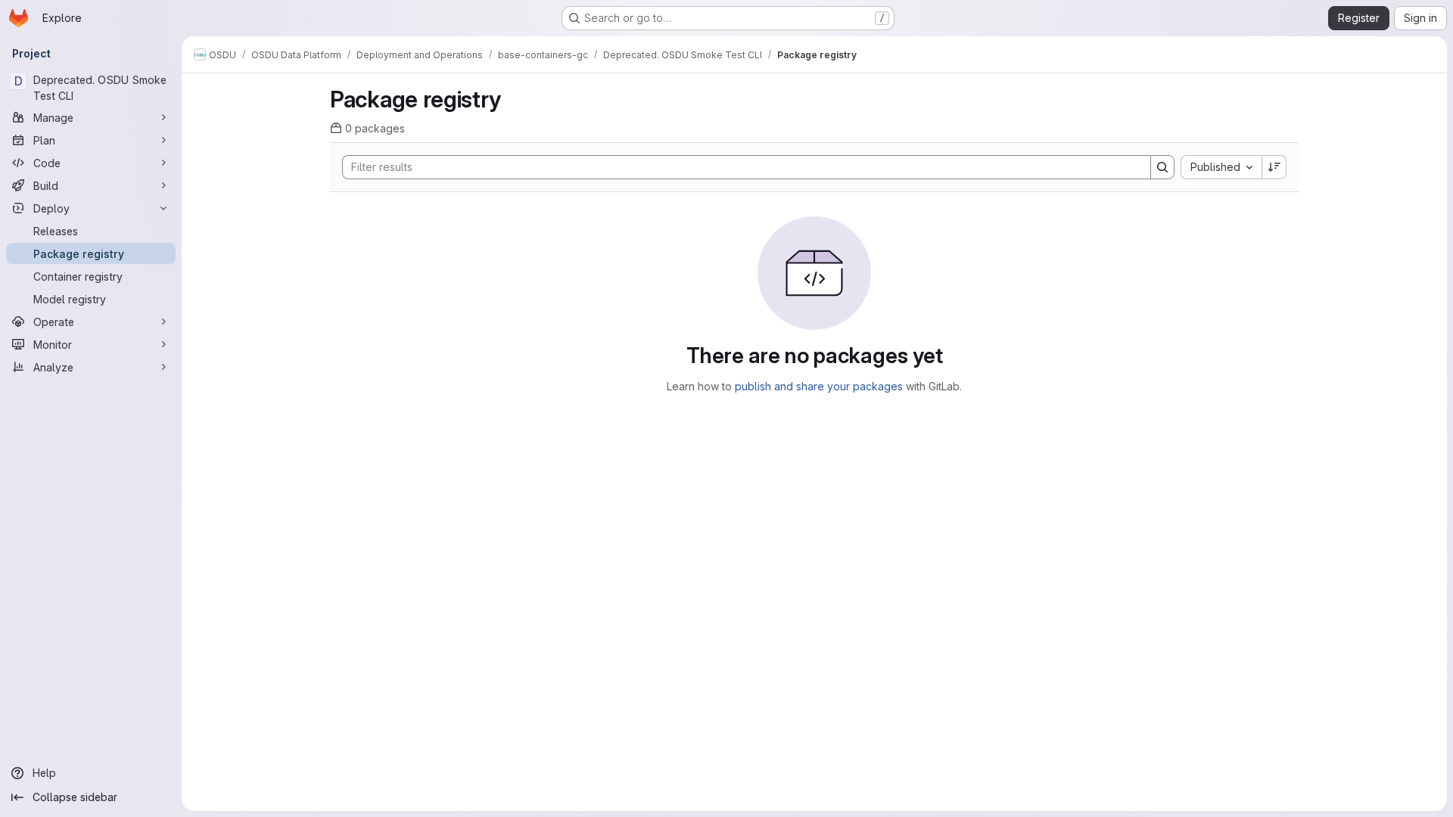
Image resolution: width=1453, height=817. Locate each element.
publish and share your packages (819, 386)
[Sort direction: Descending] (1274, 167)
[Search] (1162, 167)
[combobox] (1221, 167)
